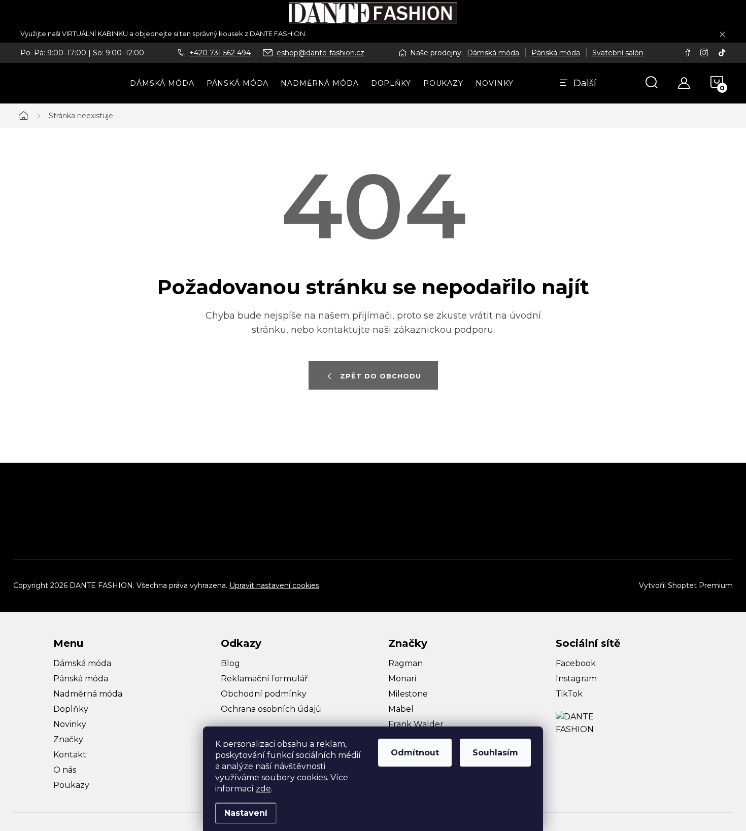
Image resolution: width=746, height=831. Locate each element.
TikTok (569, 694)
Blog (230, 663)
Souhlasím (495, 752)
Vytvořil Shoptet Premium (686, 585)
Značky (68, 739)
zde (263, 788)
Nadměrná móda (87, 694)
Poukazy (71, 785)
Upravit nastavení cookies (274, 585)
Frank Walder (416, 724)
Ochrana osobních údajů (271, 709)
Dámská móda (493, 52)
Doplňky (70, 709)
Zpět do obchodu (380, 376)
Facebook (576, 663)
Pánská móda (555, 52)
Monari (402, 678)
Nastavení (245, 813)
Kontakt (69, 754)
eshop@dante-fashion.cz (320, 52)
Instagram (576, 678)
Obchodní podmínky (264, 694)
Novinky (69, 724)
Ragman (405, 663)
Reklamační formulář (264, 678)
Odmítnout (415, 752)
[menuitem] (162, 83)
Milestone (408, 694)
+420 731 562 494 (220, 52)
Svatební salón (617, 52)
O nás (64, 770)
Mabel (401, 709)
